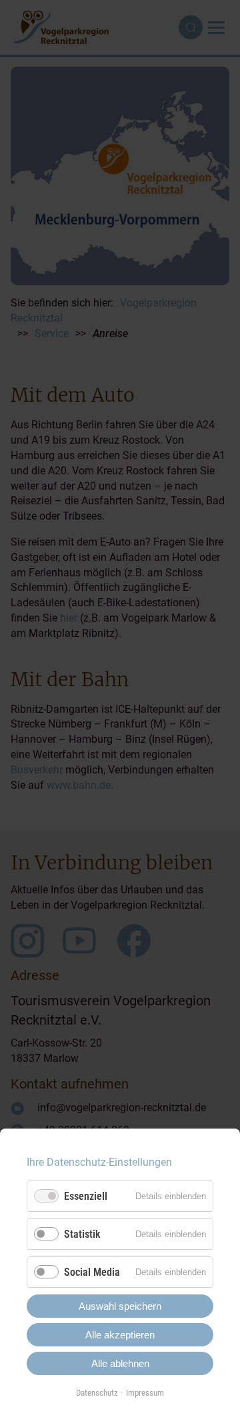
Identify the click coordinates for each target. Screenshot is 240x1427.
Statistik (82, 1234)
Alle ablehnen (120, 1363)
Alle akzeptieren (120, 1334)
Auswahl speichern (120, 1306)
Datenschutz (97, 1393)
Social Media (92, 1272)
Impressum (145, 1393)
